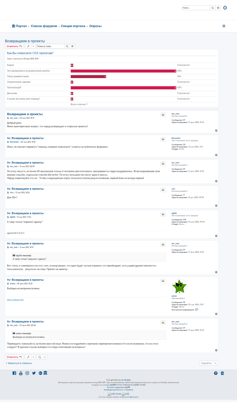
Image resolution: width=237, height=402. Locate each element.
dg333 (174, 213)
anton (174, 296)
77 (184, 195)
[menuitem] (225, 8)
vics (173, 189)
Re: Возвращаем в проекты (25, 138)
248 (184, 219)
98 (184, 302)
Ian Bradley (126, 380)
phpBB (112, 385)
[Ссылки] (224, 26)
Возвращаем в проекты (25, 40)
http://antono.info (15, 299)
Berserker (176, 138)
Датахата (134, 397)
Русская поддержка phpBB (118, 387)
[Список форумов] (38, 10)
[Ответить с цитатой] (163, 115)
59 (184, 120)
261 (184, 144)
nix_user (175, 114)
